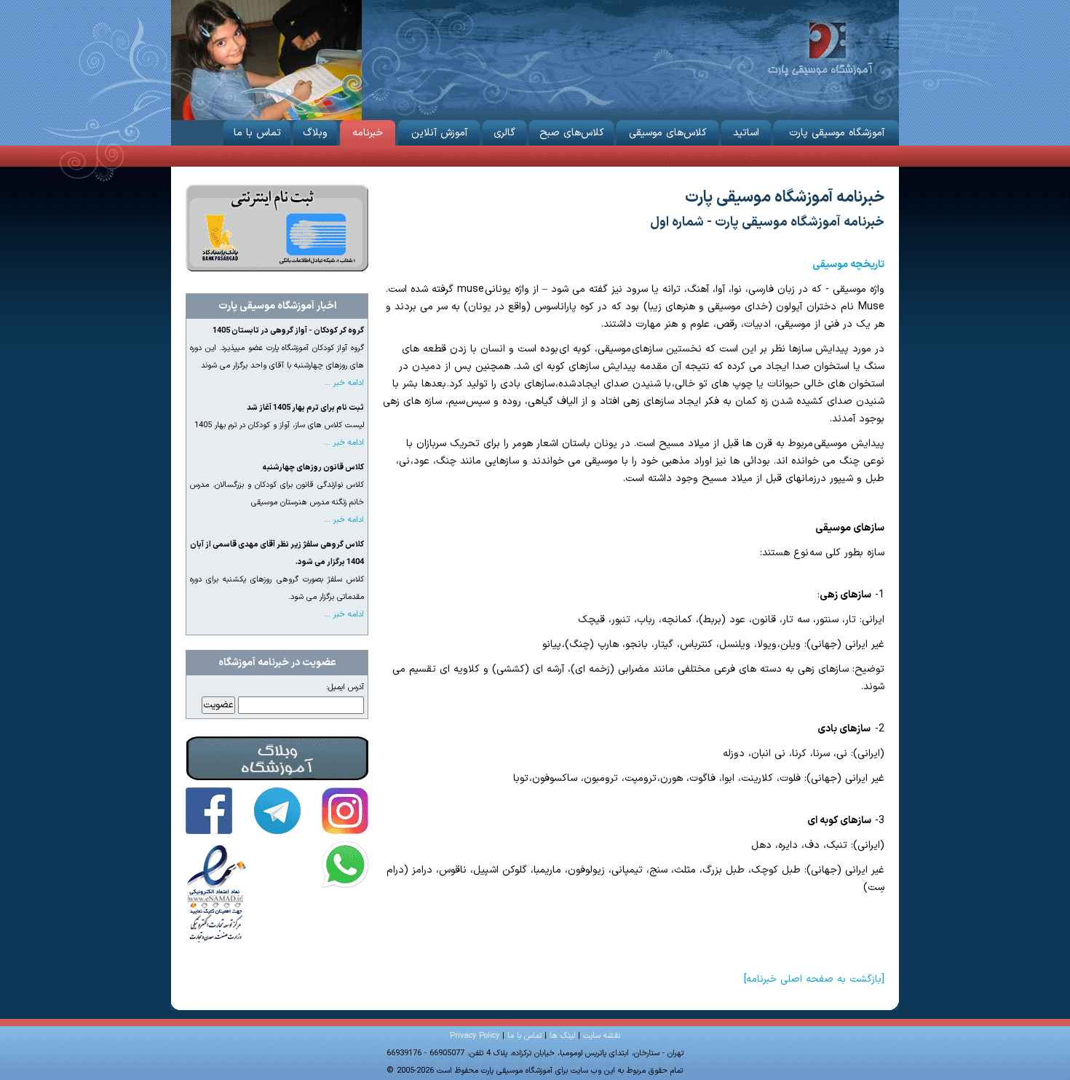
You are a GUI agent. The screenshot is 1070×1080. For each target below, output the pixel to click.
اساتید (746, 132)
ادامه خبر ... (344, 383)
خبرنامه (367, 132)
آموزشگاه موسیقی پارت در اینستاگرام (345, 810)
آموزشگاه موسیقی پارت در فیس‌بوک (209, 810)
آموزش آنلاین (439, 132)
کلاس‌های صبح (571, 132)
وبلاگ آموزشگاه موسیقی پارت (277, 758)
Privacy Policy (474, 1036)
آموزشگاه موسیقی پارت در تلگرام (277, 810)
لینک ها (562, 1036)
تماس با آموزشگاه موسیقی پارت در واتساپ (345, 864)
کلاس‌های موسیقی (668, 132)
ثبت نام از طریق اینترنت (277, 227)
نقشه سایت (601, 1036)
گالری (504, 132)
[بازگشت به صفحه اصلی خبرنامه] (814, 979)
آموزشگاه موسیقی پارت (820, 47)
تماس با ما (257, 132)
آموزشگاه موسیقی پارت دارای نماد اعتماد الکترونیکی (217, 892)
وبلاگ (315, 132)
